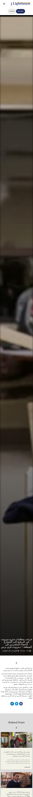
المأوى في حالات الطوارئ (9, 651)
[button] (4, 3)
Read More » (27, 767)
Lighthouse (11, 673)
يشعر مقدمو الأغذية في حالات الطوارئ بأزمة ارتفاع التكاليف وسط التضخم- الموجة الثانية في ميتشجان (17, 754)
